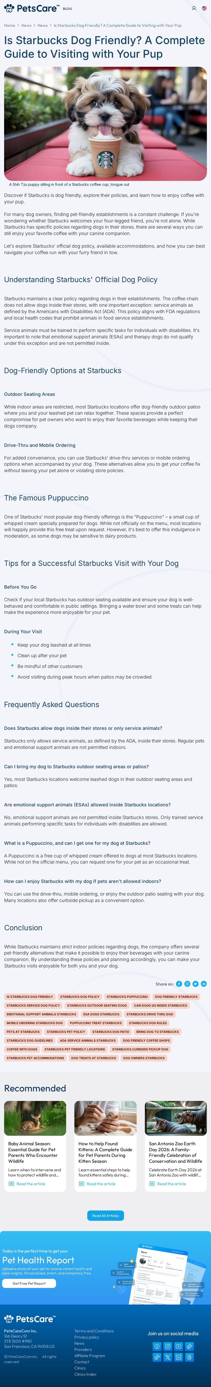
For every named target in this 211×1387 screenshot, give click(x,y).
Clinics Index (85, 1374)
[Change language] (204, 8)
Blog (67, 9)
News (26, 25)
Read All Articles (105, 1215)
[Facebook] (157, 1346)
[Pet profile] (194, 8)
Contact (81, 1361)
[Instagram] (167, 1346)
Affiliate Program (89, 1355)
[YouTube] (178, 1346)
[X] (167, 1357)
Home (9, 25)
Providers (83, 1349)
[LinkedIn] (178, 1357)
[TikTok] (189, 1346)
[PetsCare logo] (31, 8)
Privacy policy (86, 1337)
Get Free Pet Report (29, 1283)
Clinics (80, 1368)
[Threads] (189, 1357)
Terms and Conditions (94, 1330)
